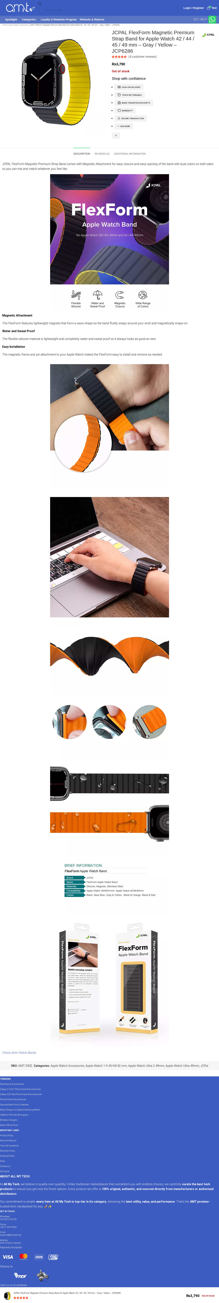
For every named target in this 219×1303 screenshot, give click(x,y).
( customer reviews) (142, 56)
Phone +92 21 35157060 (8, 1225)
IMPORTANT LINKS (9, 1130)
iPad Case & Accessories (12, 1084)
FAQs (2, 1161)
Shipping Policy (7, 1156)
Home (4, 25)
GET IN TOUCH (7, 1211)
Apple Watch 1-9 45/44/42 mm (106, 1066)
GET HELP (200, 19)
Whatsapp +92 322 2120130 (8, 1217)
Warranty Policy (7, 1151)
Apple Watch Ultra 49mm (182, 1066)
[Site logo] (20, 7)
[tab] (81, 152)
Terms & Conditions (9, 1145)
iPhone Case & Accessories (13, 1099)
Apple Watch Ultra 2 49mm (146, 1066)
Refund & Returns (8, 1140)
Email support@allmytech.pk (10, 1233)
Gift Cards (4, 1171)
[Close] (116, 135)
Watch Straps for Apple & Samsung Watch (20, 1110)
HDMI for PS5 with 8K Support (14, 1115)
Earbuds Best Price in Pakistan (14, 1104)
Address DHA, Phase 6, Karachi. (11, 1241)
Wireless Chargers (8, 1120)
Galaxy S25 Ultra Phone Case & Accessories (21, 1094)
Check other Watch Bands (19, 1052)
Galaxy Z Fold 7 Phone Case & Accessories (20, 1089)
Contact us (5, 1166)
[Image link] (30, 1257)
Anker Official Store (9, 1125)
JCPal (204, 1066)
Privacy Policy (6, 1135)
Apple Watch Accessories (18, 25)
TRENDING (5, 1079)
